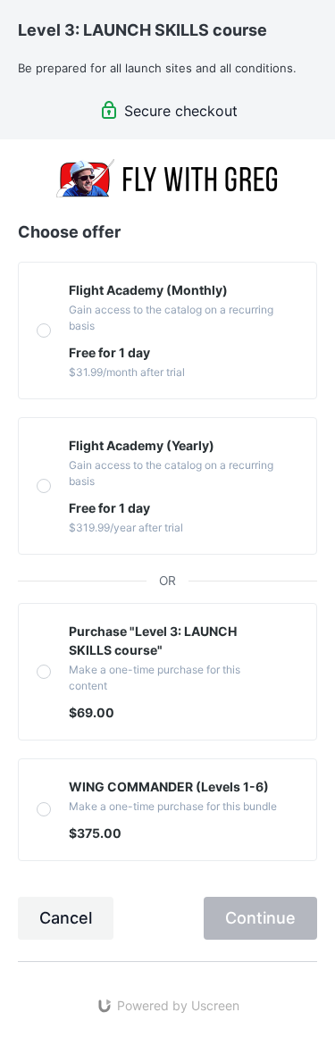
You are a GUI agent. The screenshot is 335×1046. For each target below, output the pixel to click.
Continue (260, 917)
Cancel (65, 917)
